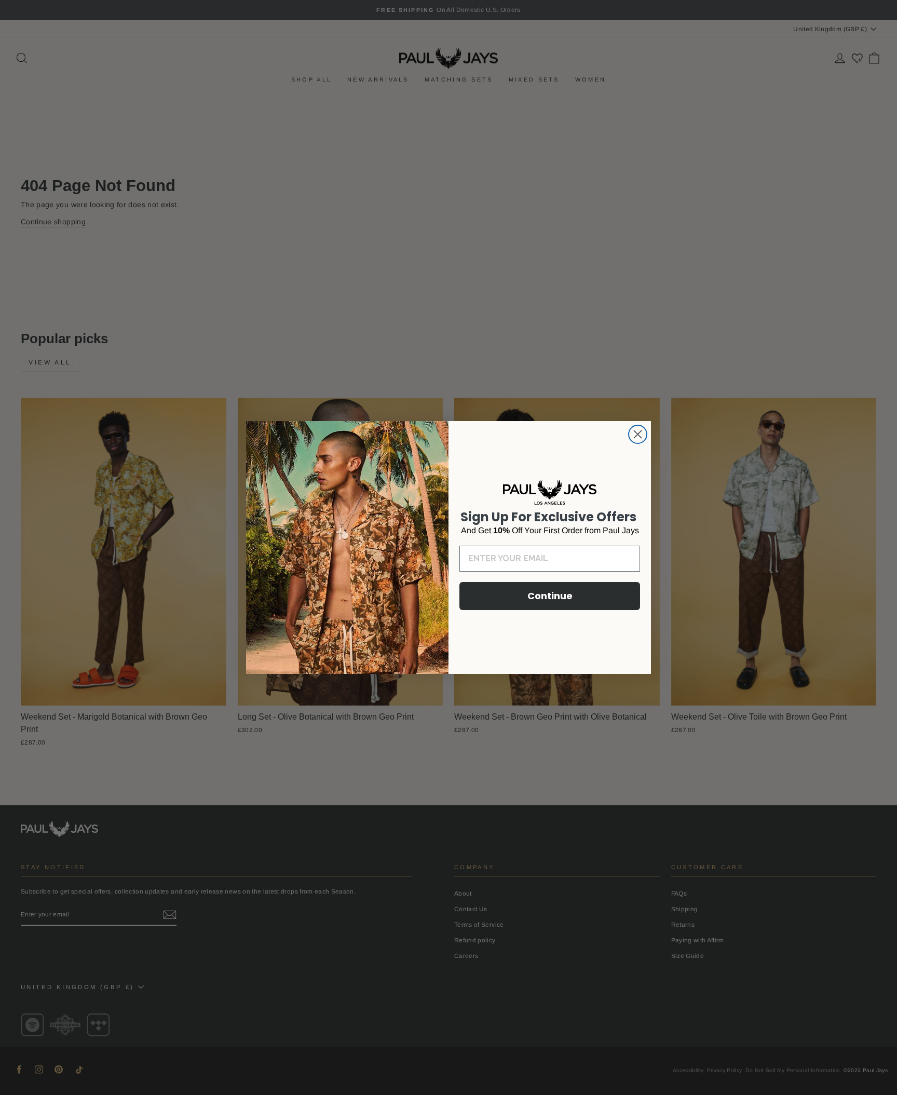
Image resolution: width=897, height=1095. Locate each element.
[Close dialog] (638, 434)
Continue (550, 595)
